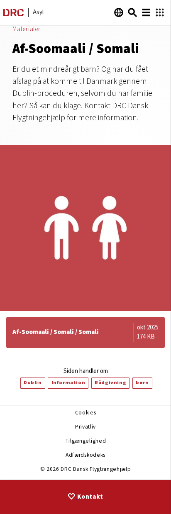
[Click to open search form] (132, 12)
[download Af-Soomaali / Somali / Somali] (85, 332)
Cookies (85, 413)
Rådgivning (110, 382)
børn (142, 382)
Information (68, 382)
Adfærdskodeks (85, 455)
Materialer (26, 29)
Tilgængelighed (85, 441)
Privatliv (85, 427)
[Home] (13, 14)
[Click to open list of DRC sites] (160, 12)
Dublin (33, 382)
